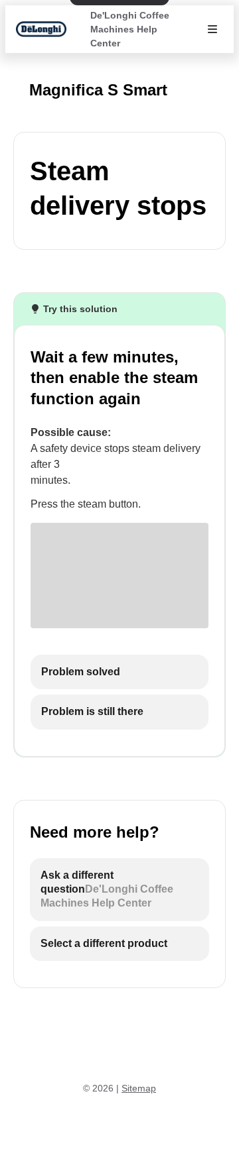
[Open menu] (212, 29)
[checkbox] (119, 672)
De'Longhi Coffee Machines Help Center (129, 29)
